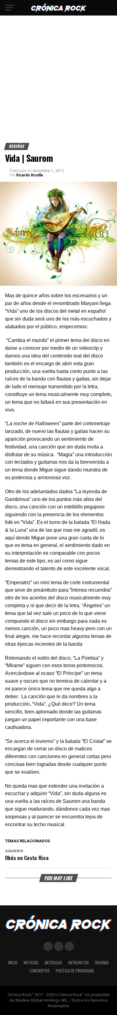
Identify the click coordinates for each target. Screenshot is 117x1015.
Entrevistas (78, 963)
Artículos (53, 963)
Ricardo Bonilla (29, 175)
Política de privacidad (75, 971)
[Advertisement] (58, 81)
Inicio (12, 963)
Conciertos (40, 971)
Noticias (31, 963)
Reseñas (102, 963)
